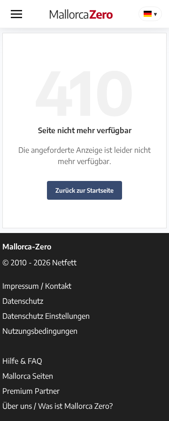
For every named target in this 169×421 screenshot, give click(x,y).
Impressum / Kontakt (36, 286)
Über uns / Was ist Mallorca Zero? (57, 406)
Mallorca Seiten (27, 376)
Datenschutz (22, 301)
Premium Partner (31, 391)
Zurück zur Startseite (84, 190)
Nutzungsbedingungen (39, 331)
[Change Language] (150, 14)
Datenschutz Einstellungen (46, 316)
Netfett (64, 262)
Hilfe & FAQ (22, 361)
